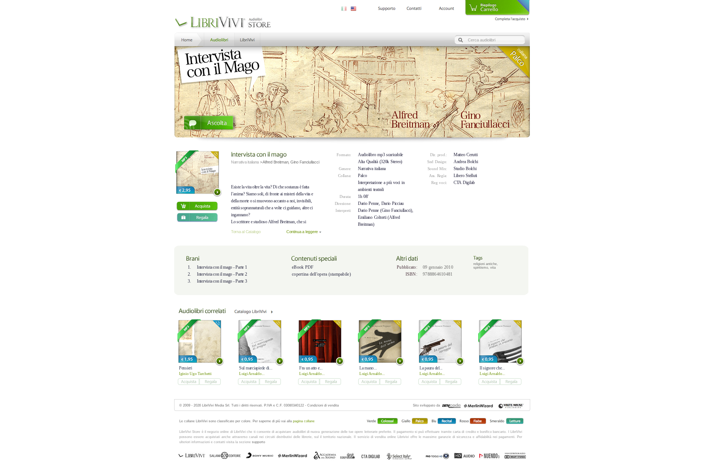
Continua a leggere (302, 231)
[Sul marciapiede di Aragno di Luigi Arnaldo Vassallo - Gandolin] (259, 341)
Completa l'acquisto (512, 18)
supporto (258, 442)
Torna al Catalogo (245, 231)
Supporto (386, 8)
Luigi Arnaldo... (252, 373)
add (197, 206)
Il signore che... (492, 368)
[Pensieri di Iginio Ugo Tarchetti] (199, 341)
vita (493, 267)
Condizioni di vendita (323, 405)
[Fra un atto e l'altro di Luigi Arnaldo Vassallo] (319, 341)
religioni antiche (485, 264)
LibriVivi (247, 39)
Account (446, 8)
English (353, 8)
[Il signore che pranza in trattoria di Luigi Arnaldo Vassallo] (500, 341)
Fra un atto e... (311, 368)
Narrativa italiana (372, 168)
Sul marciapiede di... (255, 368)
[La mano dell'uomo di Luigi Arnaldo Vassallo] (380, 341)
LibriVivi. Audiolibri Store (223, 23)
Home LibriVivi (188, 39)
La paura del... (431, 368)
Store (219, 39)
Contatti (414, 8)
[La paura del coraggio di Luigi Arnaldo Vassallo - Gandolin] (440, 341)
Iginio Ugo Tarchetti (195, 373)
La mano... (368, 368)
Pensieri (185, 368)
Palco (362, 175)
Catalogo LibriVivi (253, 314)
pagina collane (304, 421)
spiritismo (480, 267)
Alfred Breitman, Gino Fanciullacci (291, 162)
